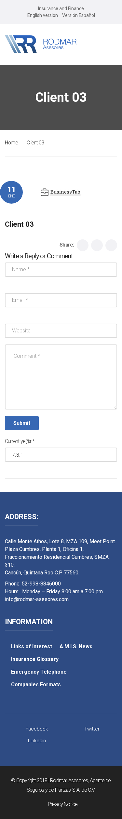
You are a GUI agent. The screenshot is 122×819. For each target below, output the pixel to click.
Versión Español (78, 15)
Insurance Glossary (35, 659)
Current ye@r (19, 441)
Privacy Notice (63, 804)
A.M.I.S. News (76, 646)
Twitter (92, 729)
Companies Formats (36, 684)
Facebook (37, 729)
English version (42, 15)
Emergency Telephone (39, 672)
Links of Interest (31, 646)
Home (11, 143)
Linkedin (37, 741)
